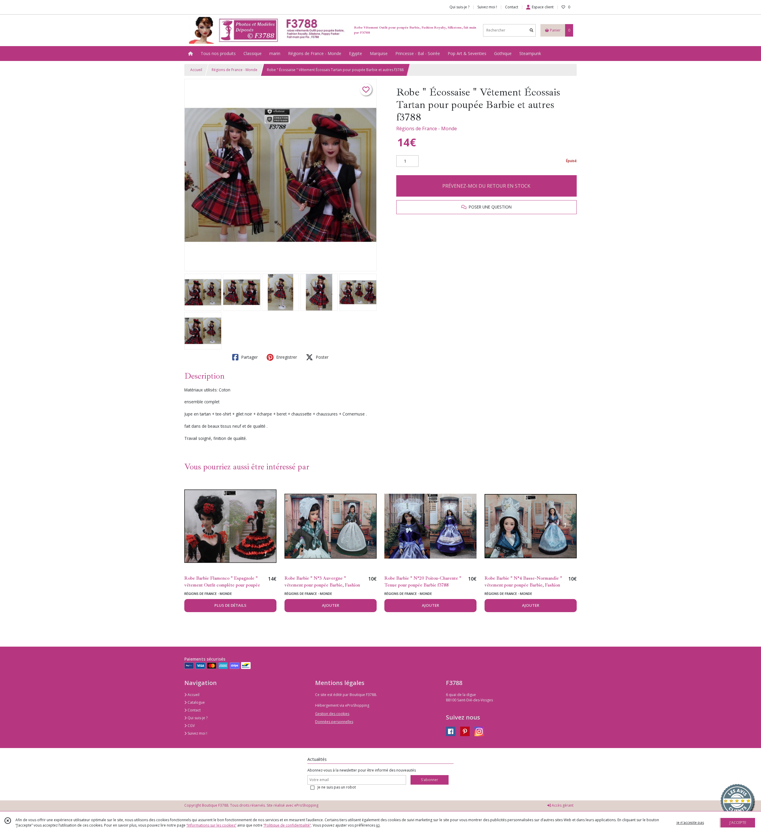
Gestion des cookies (332, 713)
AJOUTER (330, 605)
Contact (511, 7)
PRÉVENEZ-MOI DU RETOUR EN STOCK (486, 186)
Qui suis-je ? (197, 717)
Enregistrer (286, 357)
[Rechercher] (531, 30)
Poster (321, 357)
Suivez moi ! (197, 733)
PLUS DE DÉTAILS (230, 605)
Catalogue (196, 702)
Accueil (196, 69)
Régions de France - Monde (234, 69)
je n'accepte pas (690, 822)
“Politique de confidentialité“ (287, 825)
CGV (191, 725)
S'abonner (429, 779)
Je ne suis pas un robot (336, 787)
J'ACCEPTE (737, 822)
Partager (249, 357)
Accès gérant (562, 805)
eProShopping (306, 805)
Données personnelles (334, 721)
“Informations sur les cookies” (211, 825)
